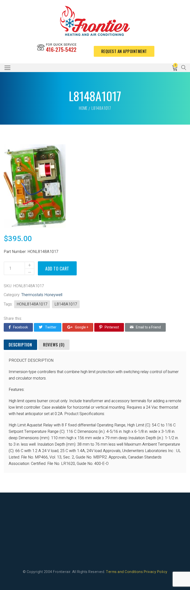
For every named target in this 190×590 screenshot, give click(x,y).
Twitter (50, 327)
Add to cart (57, 268)
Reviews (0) (54, 345)
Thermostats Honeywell (41, 295)
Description (20, 345)
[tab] (20, 345)
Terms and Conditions (124, 571)
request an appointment (124, 51)
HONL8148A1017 (32, 304)
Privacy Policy (155, 571)
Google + (81, 327)
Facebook (20, 327)
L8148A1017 (65, 304)
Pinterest (112, 327)
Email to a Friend (148, 327)
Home (83, 108)
